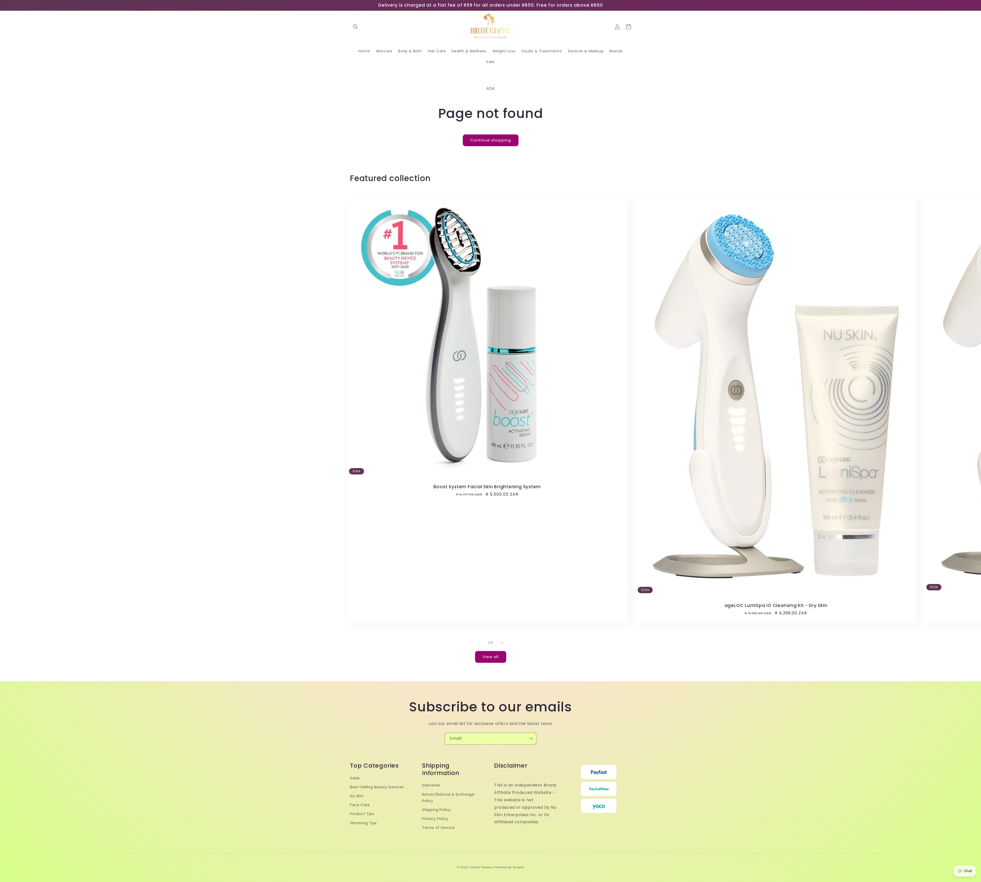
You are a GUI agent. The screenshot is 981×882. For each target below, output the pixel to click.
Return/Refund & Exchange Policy (448, 797)
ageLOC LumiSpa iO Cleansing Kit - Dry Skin (776, 605)
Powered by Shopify (509, 867)
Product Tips (362, 813)
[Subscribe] (530, 739)
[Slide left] (479, 642)
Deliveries (431, 785)
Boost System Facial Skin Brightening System (487, 487)
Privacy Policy (435, 818)
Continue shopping (490, 140)
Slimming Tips (363, 823)
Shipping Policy (436, 809)
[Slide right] (501, 642)
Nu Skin (357, 795)
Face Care (360, 804)
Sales (355, 778)
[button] (355, 26)
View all (491, 656)
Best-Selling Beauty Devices (377, 787)
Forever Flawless (482, 867)
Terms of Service (438, 827)
